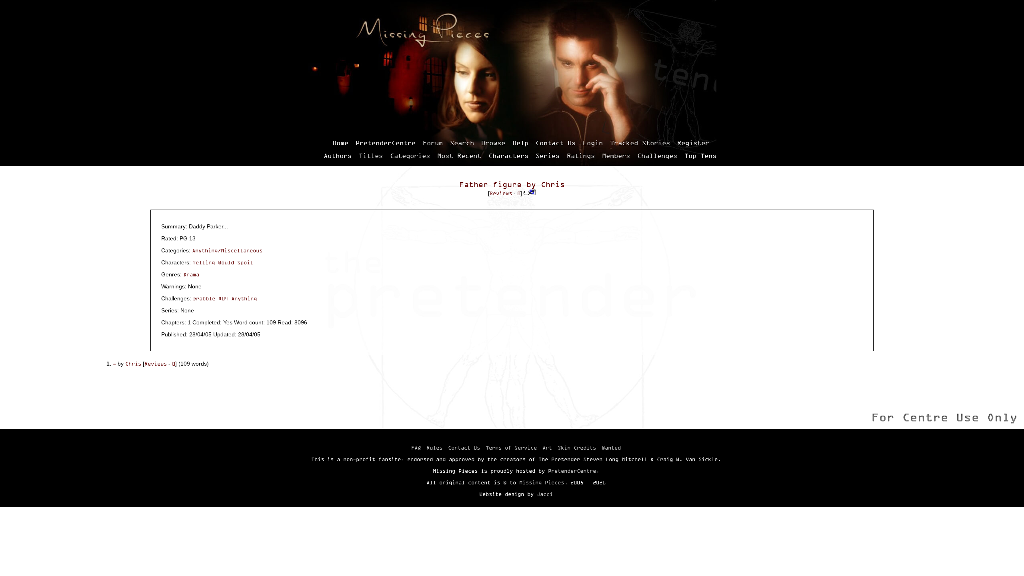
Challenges (657, 155)
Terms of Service (511, 447)
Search (462, 142)
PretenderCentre (386, 142)
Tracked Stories (640, 142)
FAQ (416, 447)
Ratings (581, 155)
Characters (508, 155)
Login (593, 142)
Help (520, 142)
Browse (493, 142)
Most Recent (459, 155)
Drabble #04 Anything (225, 298)
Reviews (501, 193)
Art (547, 447)
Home (340, 142)
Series (548, 155)
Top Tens (700, 155)
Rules (434, 447)
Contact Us (556, 142)
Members (616, 155)
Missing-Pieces (541, 482)
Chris (553, 184)
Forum (433, 142)
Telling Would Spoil (222, 262)
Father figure (490, 184)
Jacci (545, 494)
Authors (338, 155)
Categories (410, 155)
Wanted (611, 447)
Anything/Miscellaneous (227, 250)
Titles (371, 155)
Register (693, 142)
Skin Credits (577, 447)
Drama (191, 274)
